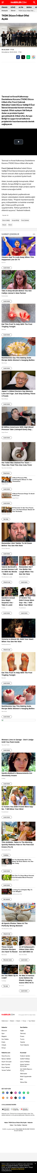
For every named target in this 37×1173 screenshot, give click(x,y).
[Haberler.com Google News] (3, 1093)
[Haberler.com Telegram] (19, 1098)
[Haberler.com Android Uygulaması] (15, 1109)
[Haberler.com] (8, 1015)
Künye (24, 1021)
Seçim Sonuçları (7, 1061)
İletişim (18, 1021)
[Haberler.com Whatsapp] (23, 1093)
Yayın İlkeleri (31, 1021)
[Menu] (3, 2)
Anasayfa (5, 10)
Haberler (4, 1027)
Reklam (12, 1021)
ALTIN (21, 7)
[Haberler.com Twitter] (11, 1093)
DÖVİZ (13, 7)
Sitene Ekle (23, 1082)
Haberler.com (6, 1052)
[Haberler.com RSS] (3, 1098)
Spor (3, 1033)
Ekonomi (4, 1030)
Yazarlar (22, 1042)
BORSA (29, 7)
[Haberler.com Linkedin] (19, 1093)
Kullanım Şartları (25, 1056)
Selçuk (4, 225)
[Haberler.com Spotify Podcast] (28, 1093)
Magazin (4, 1036)
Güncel (13, 10)
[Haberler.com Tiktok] (15, 1098)
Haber (11, 1125)
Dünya (4, 1048)
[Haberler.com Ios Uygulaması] (6, 1109)
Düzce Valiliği (6, 220)
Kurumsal (23, 1052)
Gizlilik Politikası (25, 1059)
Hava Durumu (6, 1056)
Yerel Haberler (24, 1045)
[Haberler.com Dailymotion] (23, 1098)
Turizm (22, 1039)
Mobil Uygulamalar (25, 1076)
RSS (21, 1079)
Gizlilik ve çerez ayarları (9, 1129)
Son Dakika (5, 1039)
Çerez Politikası (25, 1061)
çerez (3, 1165)
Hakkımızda (5, 1021)
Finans (22, 1036)
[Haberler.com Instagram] (15, 1093)
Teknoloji (23, 1033)
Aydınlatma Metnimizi (17, 1169)
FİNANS (4, 7)
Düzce (10, 225)
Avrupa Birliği (15, 220)
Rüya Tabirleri (6, 1067)
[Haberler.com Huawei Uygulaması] (24, 1109)
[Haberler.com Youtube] (11, 1098)
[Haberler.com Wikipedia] (7, 1098)
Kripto (3, 1042)
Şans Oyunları (6, 1064)
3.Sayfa (4, 1045)
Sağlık (22, 1030)
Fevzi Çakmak (25, 220)
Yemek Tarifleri (6, 1070)
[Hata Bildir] (19, 1129)
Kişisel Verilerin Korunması (25, 1065)
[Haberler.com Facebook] (7, 1093)
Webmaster (23, 1073)
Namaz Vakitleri (6, 1059)
